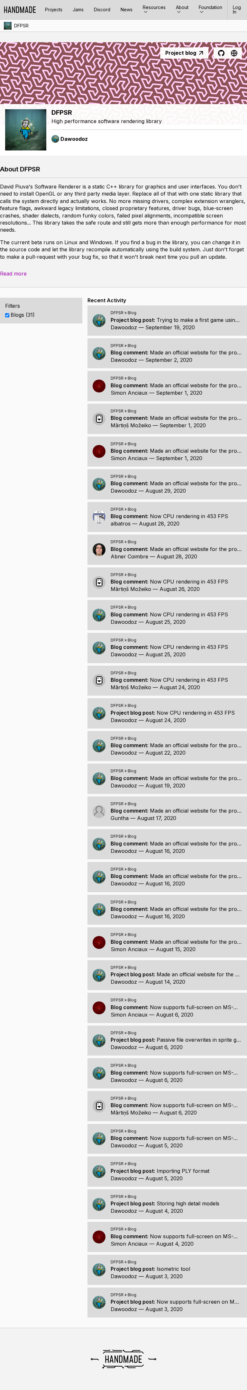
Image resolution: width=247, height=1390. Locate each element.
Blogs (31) (23, 315)
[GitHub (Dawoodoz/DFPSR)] (221, 53)
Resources (154, 7)
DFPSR (21, 25)
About (182, 7)
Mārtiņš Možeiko (131, 425)
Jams (78, 9)
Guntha (120, 818)
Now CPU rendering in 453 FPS (189, 516)
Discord (102, 9)
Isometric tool (173, 1269)
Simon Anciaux (129, 393)
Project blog (180, 53)
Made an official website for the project (197, 352)
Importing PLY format (183, 1171)
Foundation (210, 7)
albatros (121, 523)
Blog (132, 312)
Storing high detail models (188, 1203)
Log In (237, 9)
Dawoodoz (124, 327)
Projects (53, 9)
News (127, 9)
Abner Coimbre (129, 556)
